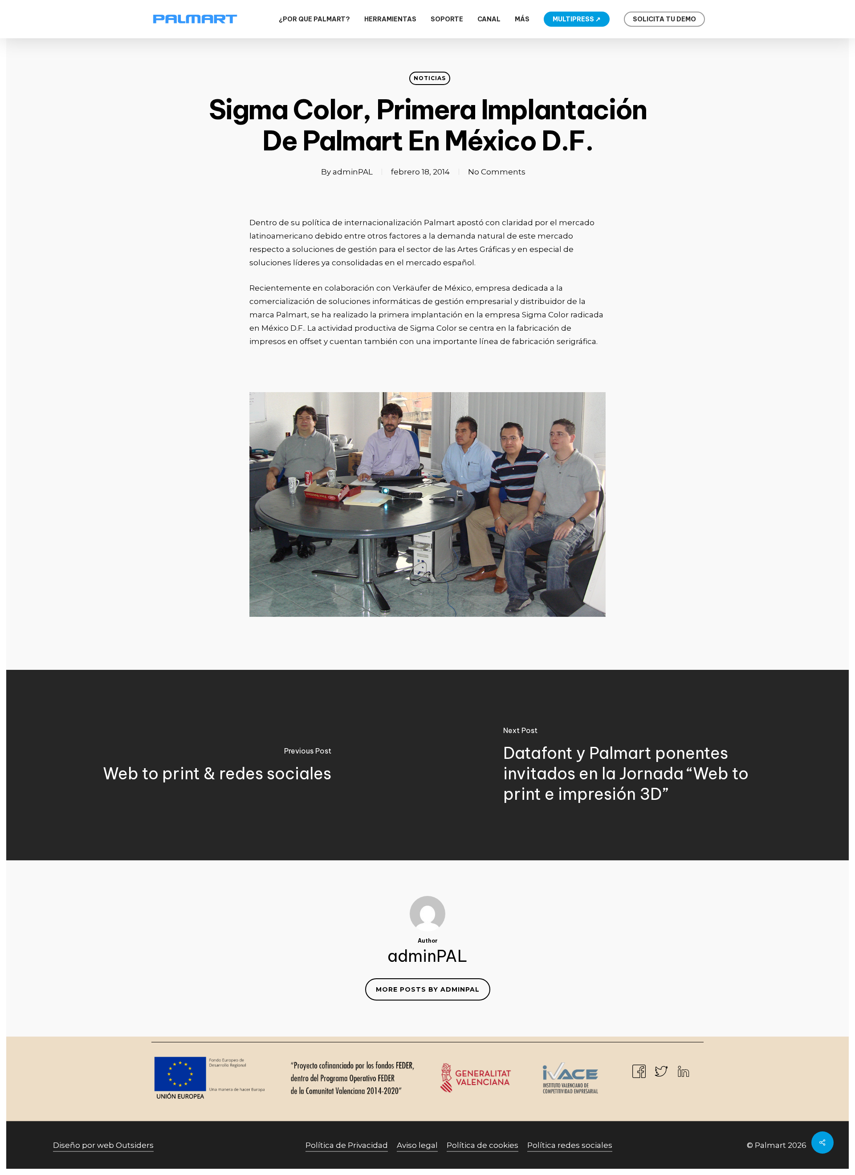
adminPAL (353, 171)
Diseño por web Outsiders (103, 1145)
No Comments (496, 171)
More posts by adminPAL (428, 989)
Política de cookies (482, 1145)
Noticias (430, 78)
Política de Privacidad (346, 1145)
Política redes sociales (569, 1145)
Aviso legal (417, 1145)
